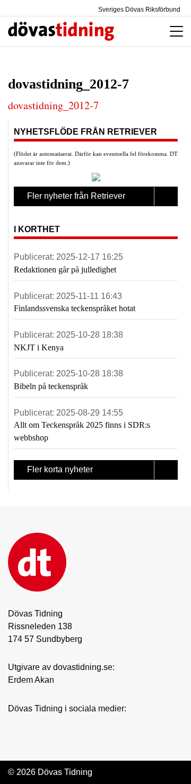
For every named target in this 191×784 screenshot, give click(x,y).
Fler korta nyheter (60, 469)
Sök (142, 31)
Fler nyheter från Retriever (76, 195)
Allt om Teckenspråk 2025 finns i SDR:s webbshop (82, 431)
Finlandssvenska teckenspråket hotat (74, 308)
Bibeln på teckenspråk (51, 386)
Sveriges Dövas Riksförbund (138, 9)
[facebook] (35, 724)
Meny (173, 31)
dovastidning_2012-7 (53, 105)
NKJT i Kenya (39, 347)
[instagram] (13, 724)
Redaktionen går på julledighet (65, 269)
